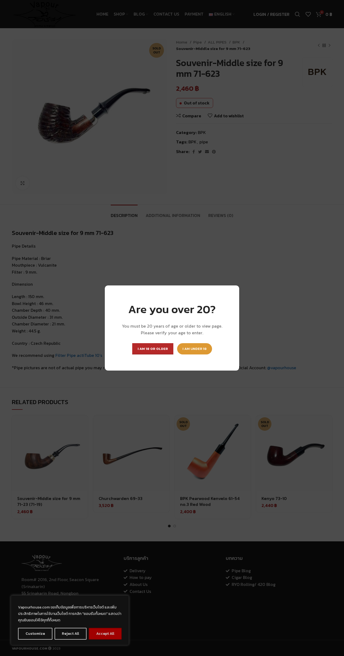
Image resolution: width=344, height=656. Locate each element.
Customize (35, 633)
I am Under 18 (194, 348)
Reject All (70, 633)
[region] (70, 620)
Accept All (105, 633)
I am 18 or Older (153, 348)
